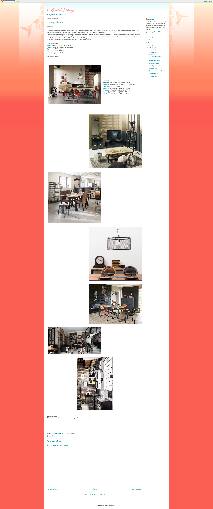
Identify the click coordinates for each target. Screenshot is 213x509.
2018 (149, 40)
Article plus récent (53, 489)
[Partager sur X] (71, 433)
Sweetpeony (150, 19)
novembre (152, 50)
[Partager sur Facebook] (73, 433)
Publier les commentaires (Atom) (98, 495)
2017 (149, 42)
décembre (151, 47)
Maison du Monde (72, 38)
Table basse (106, 84)
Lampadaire (106, 90)
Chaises (49, 47)
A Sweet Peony (60, 10)
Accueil (95, 489)
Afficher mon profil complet (153, 32)
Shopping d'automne (154, 66)
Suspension (50, 53)
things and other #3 (154, 52)
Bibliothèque (106, 94)
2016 (149, 45)
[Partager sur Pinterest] (74, 433)
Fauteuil (105, 82)
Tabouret (105, 86)
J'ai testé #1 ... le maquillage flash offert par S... (155, 56)
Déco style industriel (154, 63)
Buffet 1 (49, 49)
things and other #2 (154, 68)
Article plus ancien (136, 489)
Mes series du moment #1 (155, 71)
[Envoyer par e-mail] (68, 433)
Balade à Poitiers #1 (154, 60)
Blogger (113, 505)
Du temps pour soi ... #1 (155, 73)
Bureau (105, 92)
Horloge (105, 88)
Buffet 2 (49, 51)
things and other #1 (154, 76)
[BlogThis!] (70, 433)
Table (48, 45)
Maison (53, 436)
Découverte (63, 15)
